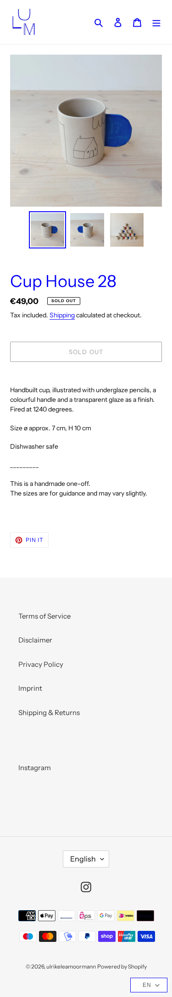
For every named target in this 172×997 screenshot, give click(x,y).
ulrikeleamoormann (71, 966)
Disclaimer (35, 640)
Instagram (34, 767)
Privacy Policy (40, 664)
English (83, 858)
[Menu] (156, 22)
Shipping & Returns (49, 712)
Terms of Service (44, 616)
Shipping (62, 315)
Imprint (30, 688)
